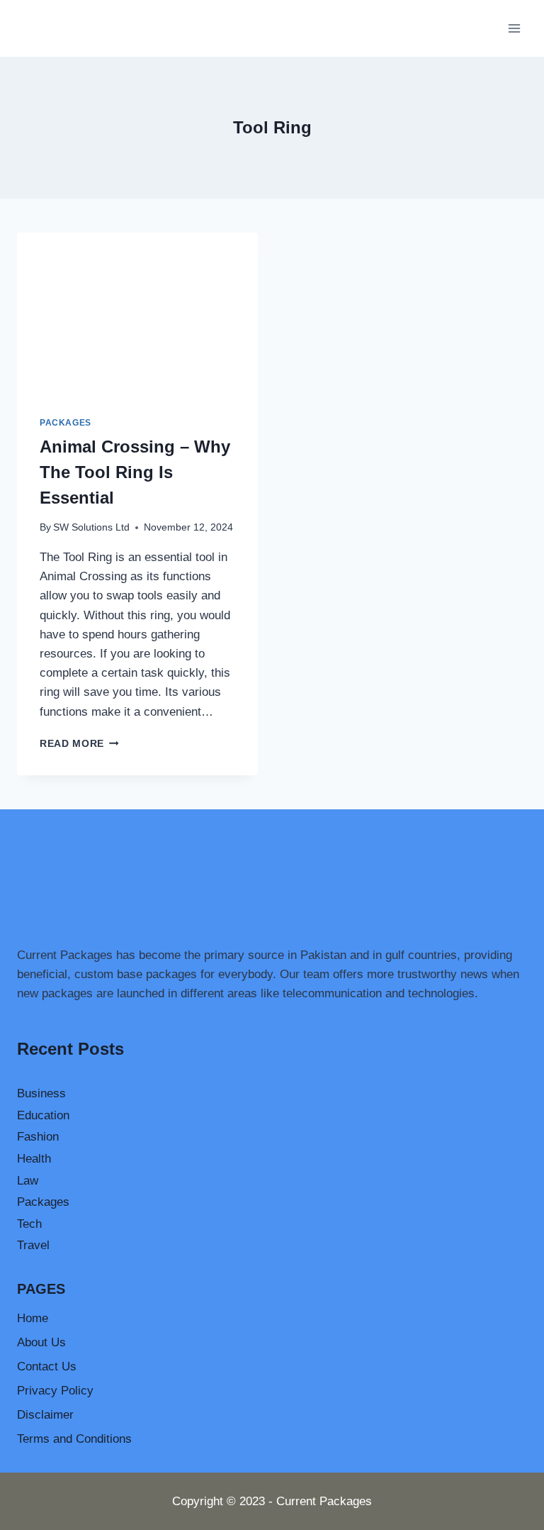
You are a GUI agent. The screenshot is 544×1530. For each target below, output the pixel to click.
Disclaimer (45, 1414)
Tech (29, 1224)
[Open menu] (514, 28)
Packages (65, 423)
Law (27, 1180)
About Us (41, 1342)
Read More (79, 743)
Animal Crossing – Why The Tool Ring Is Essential (135, 472)
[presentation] (137, 313)
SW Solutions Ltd (91, 527)
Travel (33, 1245)
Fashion (38, 1136)
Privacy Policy (55, 1390)
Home (32, 1318)
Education (43, 1115)
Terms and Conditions (74, 1439)
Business (41, 1093)
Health (34, 1158)
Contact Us (46, 1366)
